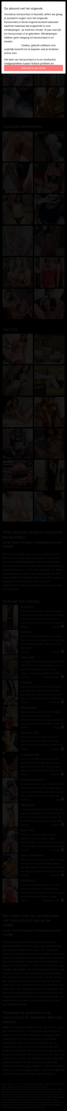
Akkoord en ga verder (33, 68)
